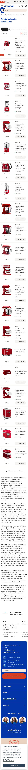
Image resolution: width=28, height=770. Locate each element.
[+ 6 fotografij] (7, 168)
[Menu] (1, 5)
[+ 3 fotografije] (7, 66)
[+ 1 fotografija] (7, 352)
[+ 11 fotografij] (7, 126)
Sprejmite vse (14, 765)
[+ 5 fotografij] (7, 43)
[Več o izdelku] (7, 147)
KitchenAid (4, 479)
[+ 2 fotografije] (7, 106)
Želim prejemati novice (14, 676)
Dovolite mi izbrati (8, 760)
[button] (14, 29)
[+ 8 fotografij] (7, 270)
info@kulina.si (14, 730)
